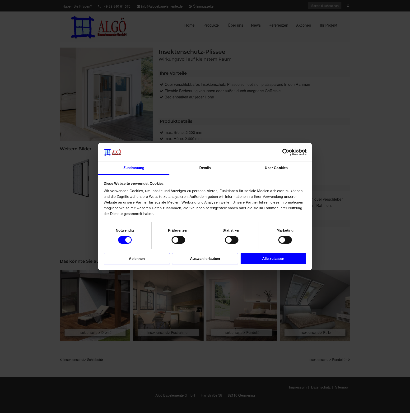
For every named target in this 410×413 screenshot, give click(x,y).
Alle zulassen (273, 259)
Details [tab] (205, 168)
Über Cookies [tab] (276, 168)
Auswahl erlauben (205, 259)
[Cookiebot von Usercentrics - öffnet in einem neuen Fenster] (286, 152)
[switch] (178, 240)
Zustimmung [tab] (133, 168)
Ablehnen (137, 259)
